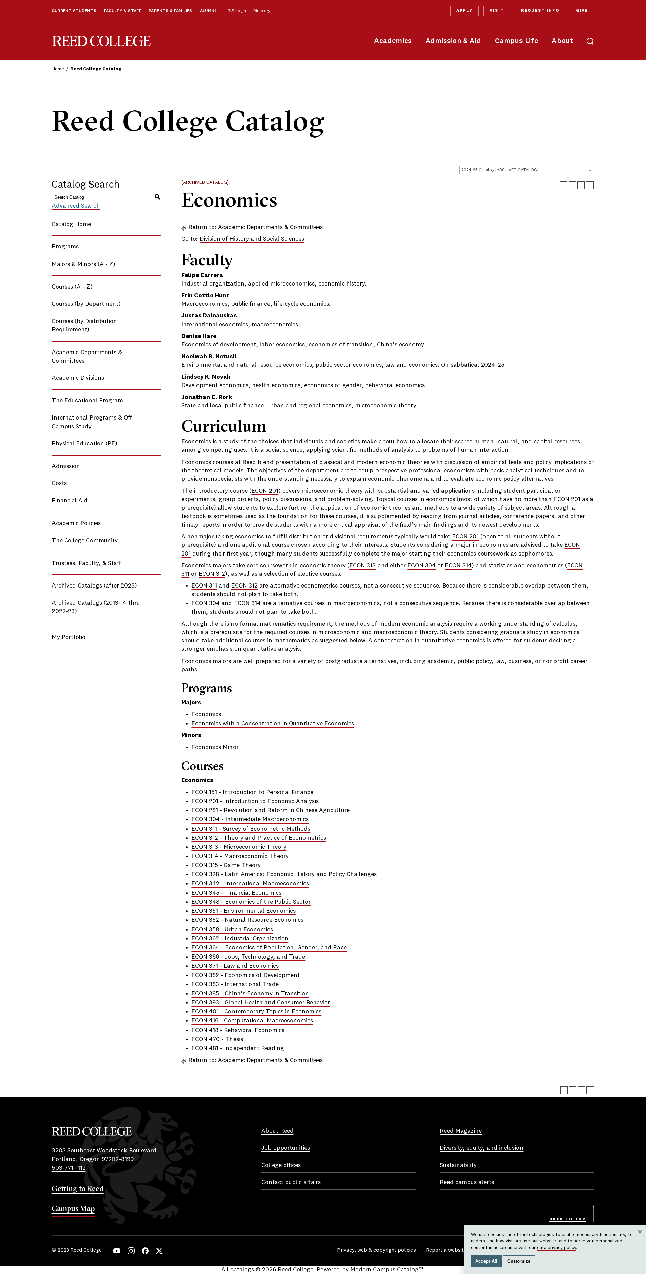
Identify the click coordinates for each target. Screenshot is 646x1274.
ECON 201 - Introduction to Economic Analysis (255, 801)
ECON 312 (212, 574)
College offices (281, 1165)
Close (640, 1238)
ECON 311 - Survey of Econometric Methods (250, 829)
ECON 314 (458, 566)
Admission (66, 466)
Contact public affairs (291, 1182)
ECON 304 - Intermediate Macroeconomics (250, 819)
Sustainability (458, 1165)
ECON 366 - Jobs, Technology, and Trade (248, 957)
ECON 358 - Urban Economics (232, 930)
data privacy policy (556, 1247)
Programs (65, 247)
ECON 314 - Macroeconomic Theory (240, 856)
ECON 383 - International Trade (235, 984)
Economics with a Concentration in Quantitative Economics (272, 723)
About (562, 41)
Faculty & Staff (123, 11)
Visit (497, 11)
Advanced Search (76, 206)
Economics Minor (215, 747)
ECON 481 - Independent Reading (237, 1048)
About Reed (277, 1131)
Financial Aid (69, 501)
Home (58, 69)
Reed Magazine (461, 1131)
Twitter (159, 1250)
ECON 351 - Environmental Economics (243, 911)
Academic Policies (76, 523)
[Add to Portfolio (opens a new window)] (563, 185)
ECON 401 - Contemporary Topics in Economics (256, 1012)
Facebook (145, 1250)
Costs (59, 483)
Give (582, 11)
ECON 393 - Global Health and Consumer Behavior (260, 1003)
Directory (261, 11)
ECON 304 (421, 566)
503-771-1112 (69, 1168)
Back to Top (567, 1219)
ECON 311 (204, 586)
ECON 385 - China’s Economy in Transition (250, 994)
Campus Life (516, 41)
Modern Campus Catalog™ (386, 1270)
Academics (393, 41)
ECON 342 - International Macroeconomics (250, 884)
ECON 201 (264, 491)
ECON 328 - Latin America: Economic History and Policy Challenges (284, 874)
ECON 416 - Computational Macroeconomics (252, 1021)
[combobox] (526, 170)
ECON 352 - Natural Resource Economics (247, 920)
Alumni (208, 11)
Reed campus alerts (467, 1182)
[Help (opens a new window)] (590, 185)
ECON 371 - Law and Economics (235, 966)
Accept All (486, 1261)
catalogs (242, 1270)
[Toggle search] (590, 41)
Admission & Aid (453, 41)
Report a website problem (457, 1250)
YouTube (116, 1250)
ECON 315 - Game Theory (226, 865)
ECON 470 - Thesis (217, 1039)
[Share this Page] (572, 185)
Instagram (131, 1250)
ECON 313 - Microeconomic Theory (238, 847)
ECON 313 (362, 566)
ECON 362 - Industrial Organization (239, 939)
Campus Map (73, 1208)
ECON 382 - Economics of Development (245, 975)
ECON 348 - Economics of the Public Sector (251, 902)
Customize (518, 1261)
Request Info (540, 11)
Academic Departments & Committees (270, 227)
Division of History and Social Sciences (252, 239)
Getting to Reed (78, 1188)
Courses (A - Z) (72, 287)
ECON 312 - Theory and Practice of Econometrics (258, 838)
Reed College (101, 41)
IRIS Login (236, 11)
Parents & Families (170, 11)
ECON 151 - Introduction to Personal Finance (252, 792)
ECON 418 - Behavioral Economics (237, 1030)
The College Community (85, 541)
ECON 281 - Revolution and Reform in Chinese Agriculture (270, 810)
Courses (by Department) (86, 304)
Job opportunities (285, 1148)
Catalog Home (71, 224)
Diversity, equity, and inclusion (481, 1148)
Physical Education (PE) (84, 444)
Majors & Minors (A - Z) (83, 264)
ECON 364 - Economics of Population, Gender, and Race (269, 948)
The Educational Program (87, 401)
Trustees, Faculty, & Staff (86, 563)
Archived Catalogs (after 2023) (94, 586)
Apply (464, 11)
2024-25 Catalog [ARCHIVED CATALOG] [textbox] (499, 170)
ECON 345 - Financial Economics (236, 893)
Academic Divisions (78, 378)
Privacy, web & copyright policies (376, 1250)
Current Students (74, 11)
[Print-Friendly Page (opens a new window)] (581, 185)
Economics (206, 714)
